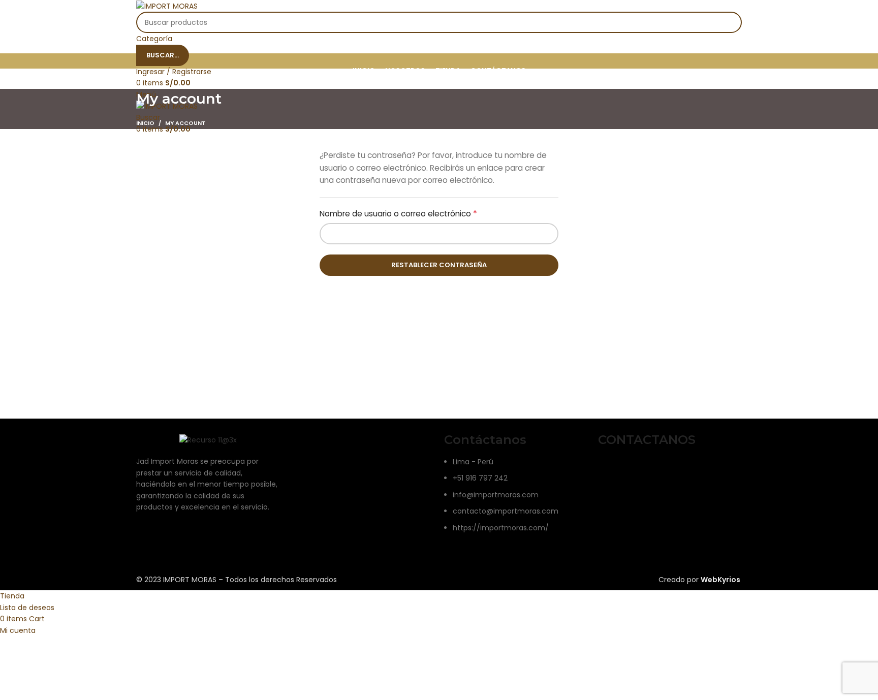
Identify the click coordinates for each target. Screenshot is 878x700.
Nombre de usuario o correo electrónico (419, 213)
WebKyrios (720, 580)
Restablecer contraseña (439, 265)
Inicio (145, 123)
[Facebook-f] (610, 469)
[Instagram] (638, 469)
